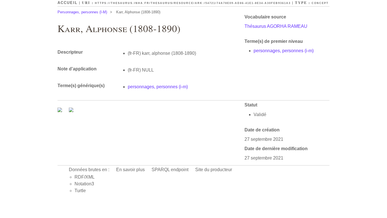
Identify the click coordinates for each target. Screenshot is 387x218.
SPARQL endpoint (170, 169)
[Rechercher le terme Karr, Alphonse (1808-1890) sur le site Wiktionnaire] (71, 110)
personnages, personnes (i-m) (284, 50)
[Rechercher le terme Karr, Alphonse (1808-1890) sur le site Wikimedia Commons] (60, 110)
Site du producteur (213, 169)
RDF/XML (85, 177)
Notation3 (84, 183)
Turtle (80, 190)
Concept (320, 3)
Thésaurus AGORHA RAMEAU (275, 26)
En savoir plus (130, 169)
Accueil (68, 3)
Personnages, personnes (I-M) (82, 12)
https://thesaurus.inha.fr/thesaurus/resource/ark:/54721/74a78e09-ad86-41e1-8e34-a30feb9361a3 (193, 3)
